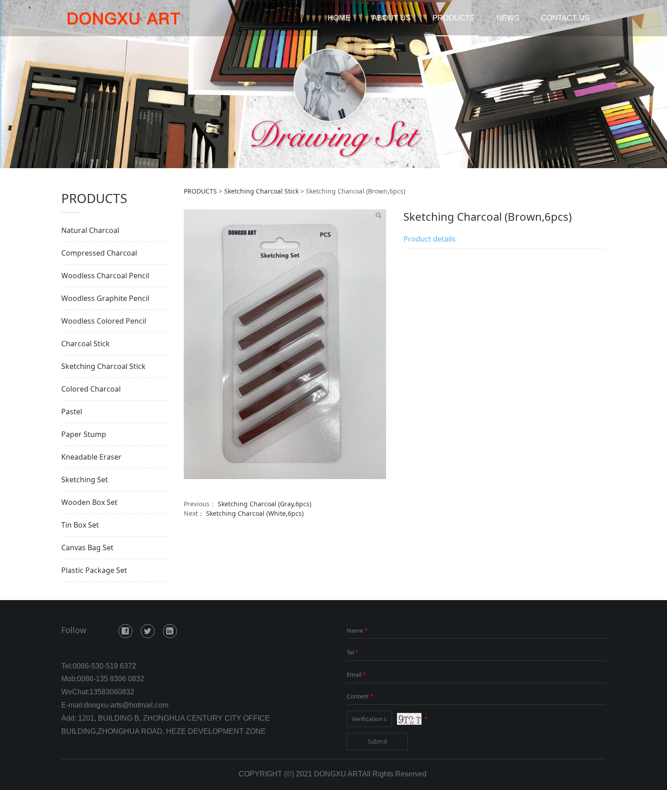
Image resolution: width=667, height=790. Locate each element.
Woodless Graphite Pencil (105, 298)
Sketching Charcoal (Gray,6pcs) (264, 503)
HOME (339, 18)
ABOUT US (391, 18)
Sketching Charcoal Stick (103, 366)
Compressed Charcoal (99, 253)
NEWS (507, 18)
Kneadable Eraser (91, 457)
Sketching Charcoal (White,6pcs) (255, 513)
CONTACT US (565, 18)
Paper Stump (83, 434)
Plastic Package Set (94, 570)
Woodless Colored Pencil (103, 321)
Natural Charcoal (90, 230)
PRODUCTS (453, 18)
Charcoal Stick (85, 344)
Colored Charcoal (91, 389)
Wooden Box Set (89, 502)
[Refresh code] (409, 719)
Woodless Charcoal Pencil (105, 276)
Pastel (71, 412)
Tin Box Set (80, 525)
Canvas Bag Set (87, 548)
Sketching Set (84, 480)
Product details (429, 238)
